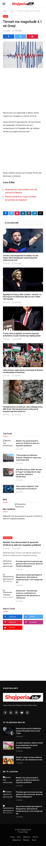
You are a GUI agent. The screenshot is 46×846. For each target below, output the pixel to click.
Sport (34, 840)
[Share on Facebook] (8, 36)
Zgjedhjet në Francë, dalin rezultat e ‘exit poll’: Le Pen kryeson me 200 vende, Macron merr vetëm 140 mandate (22, 297)
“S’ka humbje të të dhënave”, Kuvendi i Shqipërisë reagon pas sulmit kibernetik (28, 457)
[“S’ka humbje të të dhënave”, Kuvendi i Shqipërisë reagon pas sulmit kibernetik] (8, 458)
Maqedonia (7, 537)
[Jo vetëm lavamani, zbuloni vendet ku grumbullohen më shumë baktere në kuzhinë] (8, 745)
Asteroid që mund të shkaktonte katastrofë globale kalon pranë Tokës (28, 731)
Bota (5, 16)
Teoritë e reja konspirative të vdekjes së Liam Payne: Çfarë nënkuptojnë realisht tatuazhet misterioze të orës (20, 258)
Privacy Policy (23, 832)
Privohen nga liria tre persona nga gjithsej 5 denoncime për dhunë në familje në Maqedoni (29, 563)
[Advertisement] (23, 90)
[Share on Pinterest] (32, 36)
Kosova (35, 837)
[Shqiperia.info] (23, 4)
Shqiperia (26, 837)
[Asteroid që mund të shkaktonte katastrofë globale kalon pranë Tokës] (8, 731)
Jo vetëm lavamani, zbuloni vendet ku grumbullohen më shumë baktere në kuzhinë (29, 745)
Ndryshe (26, 840)
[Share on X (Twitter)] (20, 36)
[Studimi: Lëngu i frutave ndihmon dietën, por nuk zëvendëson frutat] (8, 760)
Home (12, 837)
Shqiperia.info (26, 830)
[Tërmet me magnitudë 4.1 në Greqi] (23, 55)
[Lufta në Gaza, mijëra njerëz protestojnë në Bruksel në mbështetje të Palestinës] (23, 355)
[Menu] (3, 4)
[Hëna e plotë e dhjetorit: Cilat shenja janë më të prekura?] (8, 489)
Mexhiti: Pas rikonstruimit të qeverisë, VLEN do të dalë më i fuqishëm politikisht (28, 443)
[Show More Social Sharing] (41, 36)
